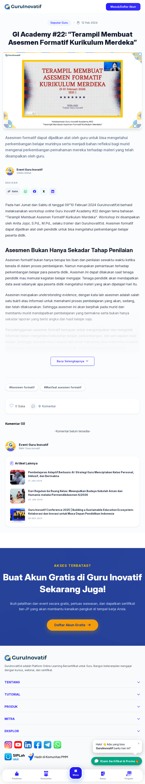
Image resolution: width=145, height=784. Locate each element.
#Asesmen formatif (22, 387)
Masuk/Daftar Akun (123, 6)
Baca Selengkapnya (70, 361)
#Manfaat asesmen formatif (62, 387)
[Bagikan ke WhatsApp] (25, 191)
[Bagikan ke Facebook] (34, 191)
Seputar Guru (59, 22)
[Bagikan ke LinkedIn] (52, 191)
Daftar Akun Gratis (69, 625)
